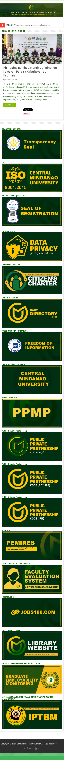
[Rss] (25, 748)
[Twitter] (30, 748)
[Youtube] (36, 748)
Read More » (9, 105)
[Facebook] (27, 748)
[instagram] (39, 748)
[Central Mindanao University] (31, 9)
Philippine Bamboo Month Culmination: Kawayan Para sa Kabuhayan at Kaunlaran (30, 71)
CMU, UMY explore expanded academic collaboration (28, 25)
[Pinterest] (33, 748)
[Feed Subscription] (62, 31)
